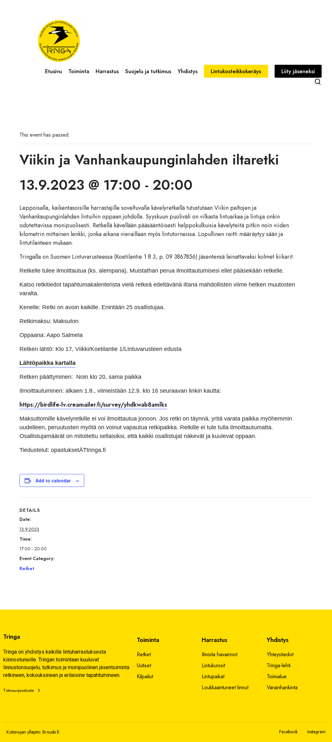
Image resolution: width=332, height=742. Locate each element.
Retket (26, 568)
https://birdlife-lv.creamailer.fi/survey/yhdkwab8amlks (93, 404)
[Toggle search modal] (318, 81)
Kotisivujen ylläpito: (23, 732)
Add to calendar (53, 480)
